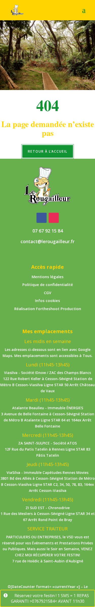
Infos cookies (47, 300)
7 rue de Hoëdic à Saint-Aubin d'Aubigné (47, 561)
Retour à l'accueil (47, 151)
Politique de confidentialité (47, 284)
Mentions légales (48, 276)
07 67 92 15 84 (47, 231)
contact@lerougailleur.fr (47, 241)
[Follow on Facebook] (41, 218)
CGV (47, 292)
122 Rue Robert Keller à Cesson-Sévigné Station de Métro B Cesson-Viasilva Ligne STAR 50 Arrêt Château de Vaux (47, 384)
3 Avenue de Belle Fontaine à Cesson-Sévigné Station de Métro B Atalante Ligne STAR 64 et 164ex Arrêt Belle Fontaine (47, 420)
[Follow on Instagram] (54, 218)
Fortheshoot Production (58, 308)
